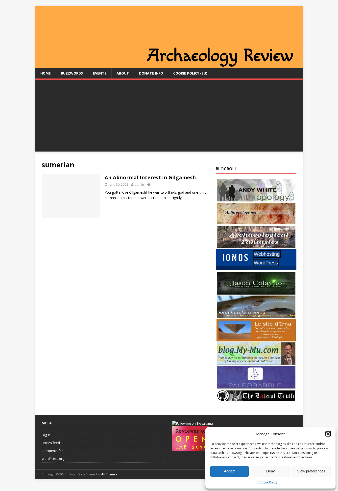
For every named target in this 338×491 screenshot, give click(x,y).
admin (139, 184)
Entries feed (51, 442)
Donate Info (151, 73)
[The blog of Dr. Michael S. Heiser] (256, 385)
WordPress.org (53, 458)
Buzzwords (72, 73)
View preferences (311, 471)
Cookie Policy (268, 482)
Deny (270, 471)
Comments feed (54, 450)
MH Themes (108, 474)
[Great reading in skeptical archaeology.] (256, 399)
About (123, 73)
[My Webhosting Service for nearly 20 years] (256, 268)
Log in (46, 435)
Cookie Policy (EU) (190, 73)
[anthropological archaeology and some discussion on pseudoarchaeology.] (256, 199)
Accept (229, 471)
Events (99, 73)
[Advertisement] (169, 117)
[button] (328, 433)
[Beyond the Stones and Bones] (256, 222)
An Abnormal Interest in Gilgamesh (150, 177)
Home (45, 73)
